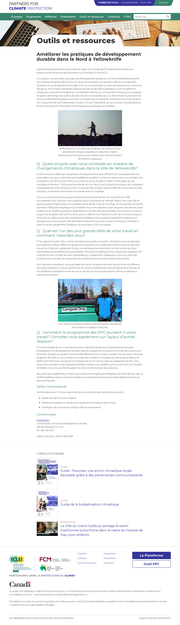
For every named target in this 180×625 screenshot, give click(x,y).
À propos (16, 16)
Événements (68, 16)
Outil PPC (145, 2)
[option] (163, 2)
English (163, 3)
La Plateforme (129, 2)
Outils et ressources (92, 16)
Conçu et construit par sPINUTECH (155, 618)
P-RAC (128, 16)
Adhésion (51, 16)
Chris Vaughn (43, 419)
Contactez (114, 16)
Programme (33, 16)
